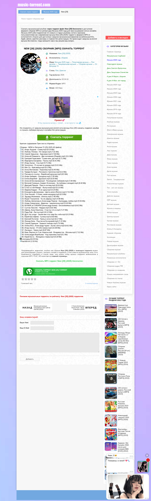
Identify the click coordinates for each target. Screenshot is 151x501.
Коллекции (111, 237)
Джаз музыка (112, 154)
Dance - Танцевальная (115, 179)
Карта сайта (111, 286)
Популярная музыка (80, 62)
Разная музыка (113, 241)
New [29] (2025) (64, 53)
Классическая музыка (115, 183)
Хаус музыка (112, 150)
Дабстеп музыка (113, 196)
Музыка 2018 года (114, 113)
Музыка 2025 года (62, 62)
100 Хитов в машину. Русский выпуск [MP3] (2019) (123, 323)
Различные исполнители (116, 258)
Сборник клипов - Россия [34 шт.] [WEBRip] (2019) (124, 351)
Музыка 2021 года (114, 101)
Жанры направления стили (117, 274)
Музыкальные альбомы (116, 253)
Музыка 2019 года (114, 109)
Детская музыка (113, 204)
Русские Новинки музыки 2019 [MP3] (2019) (123, 405)
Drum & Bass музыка (115, 130)
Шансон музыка (113, 138)
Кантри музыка (112, 220)
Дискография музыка (115, 245)
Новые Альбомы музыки (116, 282)
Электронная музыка (115, 134)
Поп (57, 70)
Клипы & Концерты (114, 229)
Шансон (62, 70)
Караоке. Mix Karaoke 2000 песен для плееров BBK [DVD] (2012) (123, 447)
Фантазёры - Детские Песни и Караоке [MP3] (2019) (124, 432)
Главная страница (114, 51)
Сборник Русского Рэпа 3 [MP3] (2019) (124, 376)
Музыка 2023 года (114, 93)
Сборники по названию (116, 270)
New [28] (73, 128)
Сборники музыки (114, 249)
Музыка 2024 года (114, 89)
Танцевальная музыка (67, 64)
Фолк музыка (112, 146)
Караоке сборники (114, 233)
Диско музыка (112, 171)
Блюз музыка (112, 167)
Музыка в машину (114, 208)
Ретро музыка (112, 159)
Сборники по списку (114, 278)
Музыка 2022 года (114, 97)
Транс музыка (112, 163)
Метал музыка (112, 212)
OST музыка (111, 200)
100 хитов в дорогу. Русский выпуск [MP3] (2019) (124, 391)
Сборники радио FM (115, 266)
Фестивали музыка (114, 225)
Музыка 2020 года (114, 105)
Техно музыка (112, 192)
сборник (35, 37)
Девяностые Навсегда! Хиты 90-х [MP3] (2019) (124, 308)
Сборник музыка (85, 64)
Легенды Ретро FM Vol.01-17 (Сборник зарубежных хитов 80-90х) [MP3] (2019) (124, 338)
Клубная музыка (113, 121)
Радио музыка (112, 142)
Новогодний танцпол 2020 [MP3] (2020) (123, 417)
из (58, 256)
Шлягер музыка (113, 216)
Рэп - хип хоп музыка (115, 187)
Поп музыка (111, 175)
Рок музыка (111, 126)
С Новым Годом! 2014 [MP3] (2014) (123, 362)
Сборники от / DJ (113, 262)
